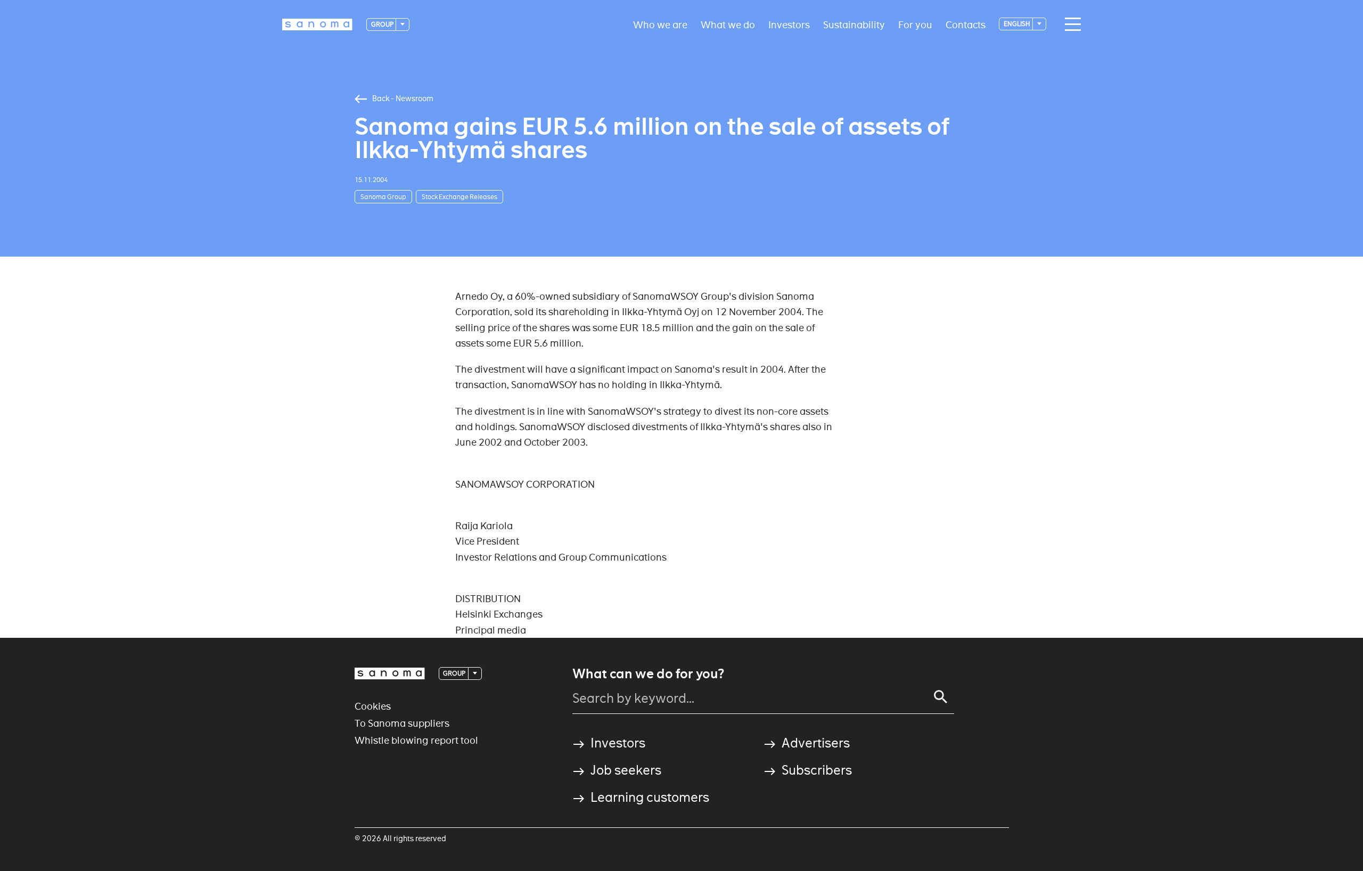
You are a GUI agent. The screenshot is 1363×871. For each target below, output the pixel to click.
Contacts (966, 24)
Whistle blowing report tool (416, 740)
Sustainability (854, 24)
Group (383, 24)
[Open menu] (1070, 24)
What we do (728, 24)
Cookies (373, 706)
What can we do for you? (648, 674)
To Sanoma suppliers (402, 723)
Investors (789, 24)
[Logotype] (390, 673)
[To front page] (317, 24)
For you (915, 24)
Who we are (660, 24)
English (1017, 24)
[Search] (940, 697)
